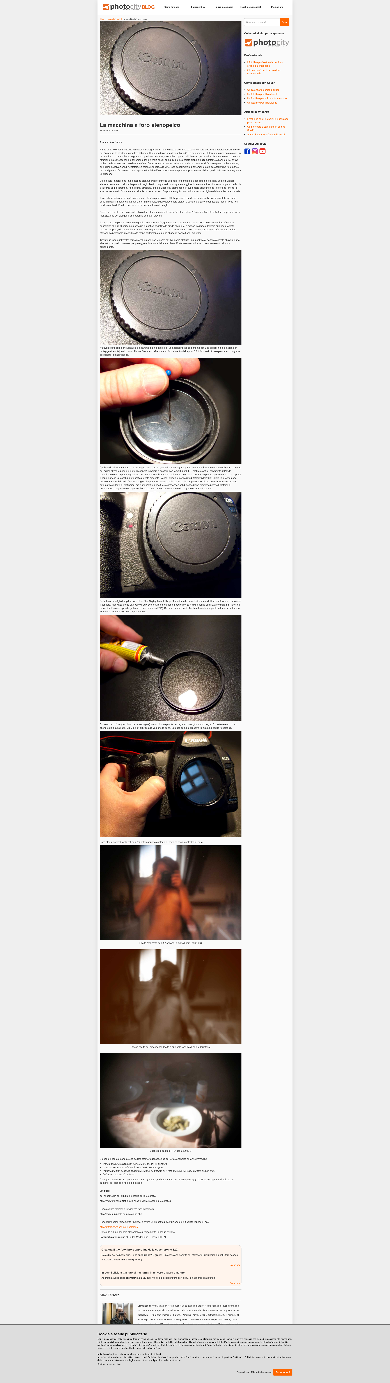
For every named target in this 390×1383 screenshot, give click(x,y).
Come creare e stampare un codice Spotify (266, 128)
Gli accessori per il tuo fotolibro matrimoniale (263, 71)
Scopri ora (235, 1264)
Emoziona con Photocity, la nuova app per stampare (268, 120)
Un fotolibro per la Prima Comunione (267, 98)
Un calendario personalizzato (263, 90)
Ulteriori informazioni (261, 1372)
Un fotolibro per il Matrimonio (262, 94)
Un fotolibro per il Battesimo (262, 102)
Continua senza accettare (109, 1364)
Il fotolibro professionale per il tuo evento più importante (265, 63)
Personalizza (243, 1372)
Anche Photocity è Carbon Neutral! (266, 134)
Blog (102, 19)
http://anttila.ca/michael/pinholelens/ (119, 1227)
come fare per (114, 19)
